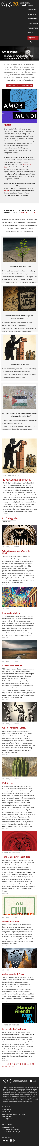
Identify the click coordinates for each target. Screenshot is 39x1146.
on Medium (28, 212)
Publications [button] (33, 28)
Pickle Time (7, 783)
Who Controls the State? (14, 728)
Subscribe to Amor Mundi (10, 1129)
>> (13, 1066)
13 (33, 1064)
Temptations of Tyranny (17, 480)
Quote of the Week (11, 853)
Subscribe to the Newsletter (19, 85)
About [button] (30, 5)
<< (3, 1064)
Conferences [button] (33, 23)
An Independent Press (13, 974)
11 (28, 1064)
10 (25, 1064)
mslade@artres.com (26, 1101)
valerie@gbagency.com (10, 1098)
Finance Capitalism (11, 613)
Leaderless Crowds (11, 921)
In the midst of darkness (14, 1029)
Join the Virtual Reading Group (12, 1132)
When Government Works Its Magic (16, 552)
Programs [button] (32, 10)
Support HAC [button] (31, 38)
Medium (6, 191)
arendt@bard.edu (8, 1119)
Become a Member (8, 1127)
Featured (15, 547)
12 (30, 1064)
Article (5, 547)
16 (9, 1066)
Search (31, 43)
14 (3, 1066)
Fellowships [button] (32, 19)
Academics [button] (32, 14)
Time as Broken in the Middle (16, 857)
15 (6, 1066)
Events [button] (30, 32)
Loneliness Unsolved (12, 666)
